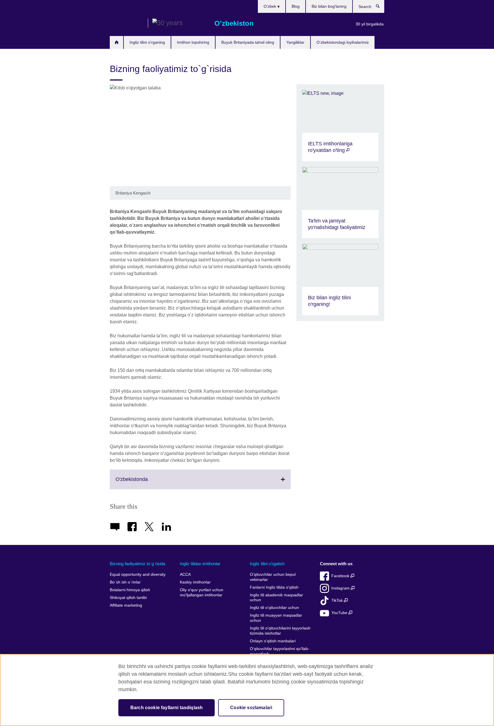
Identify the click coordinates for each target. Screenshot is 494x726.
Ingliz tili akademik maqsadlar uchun (276, 597)
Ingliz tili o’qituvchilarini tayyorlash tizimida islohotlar (280, 630)
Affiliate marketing (126, 605)
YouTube (339, 613)
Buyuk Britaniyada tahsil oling (247, 42)
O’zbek (270, 6)
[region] (247, 690)
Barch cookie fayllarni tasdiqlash (166, 707)
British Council (127, 23)
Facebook (340, 576)
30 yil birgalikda (370, 24)
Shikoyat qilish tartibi (128, 597)
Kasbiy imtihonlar (195, 582)
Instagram (341, 588)
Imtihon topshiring (193, 42)
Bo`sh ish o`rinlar (125, 582)
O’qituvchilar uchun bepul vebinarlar (273, 577)
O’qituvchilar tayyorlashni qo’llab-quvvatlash (279, 651)
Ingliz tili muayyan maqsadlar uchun (276, 618)
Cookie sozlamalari (251, 707)
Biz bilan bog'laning (329, 6)
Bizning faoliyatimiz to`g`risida (137, 563)
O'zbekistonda (144, 482)
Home (116, 42)
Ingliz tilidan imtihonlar (200, 563)
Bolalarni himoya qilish (130, 590)
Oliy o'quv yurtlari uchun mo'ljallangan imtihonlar (201, 592)
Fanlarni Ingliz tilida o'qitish (274, 587)
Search (380, 7)
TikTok (337, 600)
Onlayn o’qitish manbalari (273, 641)
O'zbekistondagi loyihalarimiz (342, 42)
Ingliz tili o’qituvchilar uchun (274, 607)
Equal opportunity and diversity (138, 574)
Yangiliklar (295, 42)
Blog (296, 6)
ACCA (185, 574)
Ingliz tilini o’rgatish (267, 563)
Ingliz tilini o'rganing (147, 42)
